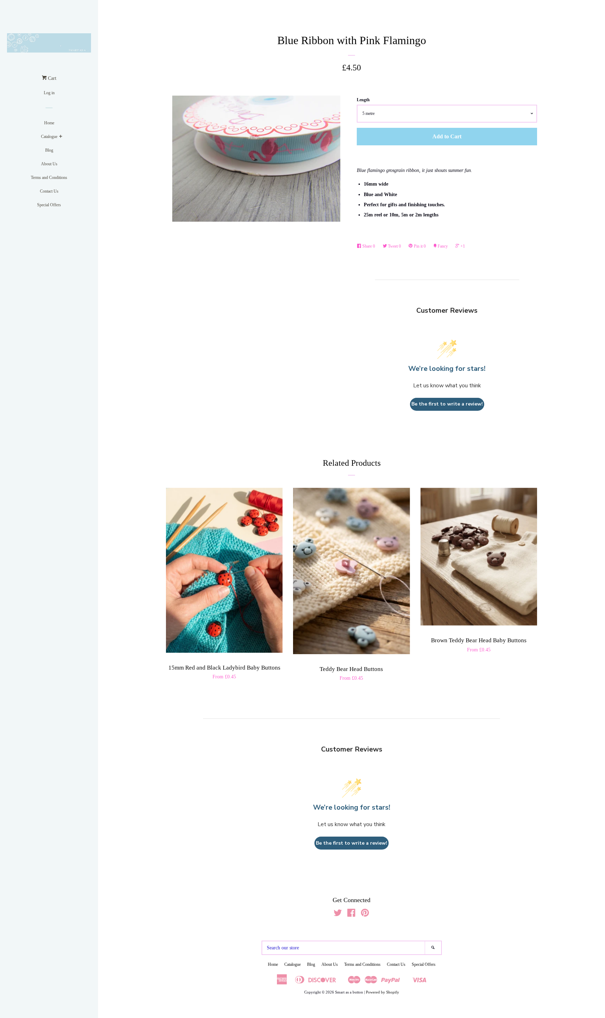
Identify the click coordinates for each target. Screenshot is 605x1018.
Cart (51, 78)
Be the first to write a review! (447, 404)
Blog (49, 150)
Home (49, 122)
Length (363, 99)
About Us (49, 163)
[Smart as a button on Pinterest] (365, 914)
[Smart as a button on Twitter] (338, 914)
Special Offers (49, 204)
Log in (49, 92)
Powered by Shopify (382, 992)
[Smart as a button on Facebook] (351, 914)
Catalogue (49, 136)
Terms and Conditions (49, 177)
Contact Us (49, 191)
